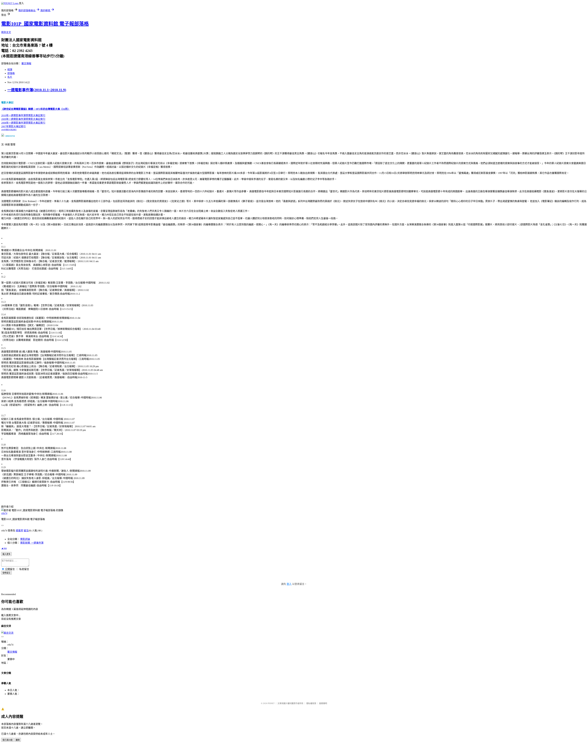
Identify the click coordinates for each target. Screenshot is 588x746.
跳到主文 (6, 32)
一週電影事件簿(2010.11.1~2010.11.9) (36, 90)
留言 (26, 530)
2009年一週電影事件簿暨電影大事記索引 (23, 119)
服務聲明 (323, 703)
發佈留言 (6, 573)
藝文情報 (26, 63)
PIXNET (271, 703)
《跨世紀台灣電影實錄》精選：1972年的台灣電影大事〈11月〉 (35, 109)
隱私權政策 (311, 703)
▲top (4, 548)
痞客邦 (19, 530)
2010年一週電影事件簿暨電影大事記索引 (23, 115)
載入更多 (6, 554)
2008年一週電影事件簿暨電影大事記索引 (23, 122)
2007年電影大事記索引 (13, 126)
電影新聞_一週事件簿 (31, 543)
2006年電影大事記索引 (9, 130)
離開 (18, 740)
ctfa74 (4, 513)
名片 (9, 77)
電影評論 (25, 539)
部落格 (11, 73)
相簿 (9, 69)
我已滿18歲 (7, 740)
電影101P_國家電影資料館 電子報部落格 (45, 24)
